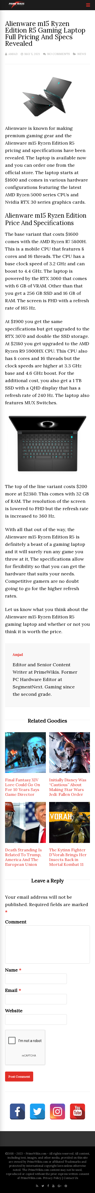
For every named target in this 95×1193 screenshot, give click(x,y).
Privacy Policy (52, 1178)
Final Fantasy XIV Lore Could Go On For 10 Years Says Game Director (22, 787)
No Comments (58, 54)
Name (11, 970)
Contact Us (71, 1178)
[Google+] (59, 1186)
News (81, 54)
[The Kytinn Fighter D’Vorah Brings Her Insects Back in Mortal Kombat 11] (69, 841)
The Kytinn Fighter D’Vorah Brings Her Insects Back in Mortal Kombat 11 (68, 857)
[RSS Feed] (37, 1186)
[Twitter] (43, 1186)
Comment (15, 922)
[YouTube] (53, 1186)
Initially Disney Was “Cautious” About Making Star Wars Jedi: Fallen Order (67, 787)
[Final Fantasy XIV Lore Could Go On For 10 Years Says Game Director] (25, 771)
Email (11, 990)
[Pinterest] (66, 1186)
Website (14, 1011)
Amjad (12, 54)
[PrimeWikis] (17, 8)
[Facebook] (48, 1186)
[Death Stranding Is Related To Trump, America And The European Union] (25, 841)
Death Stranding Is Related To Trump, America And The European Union (23, 857)
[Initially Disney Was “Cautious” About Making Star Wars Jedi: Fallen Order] (69, 771)
